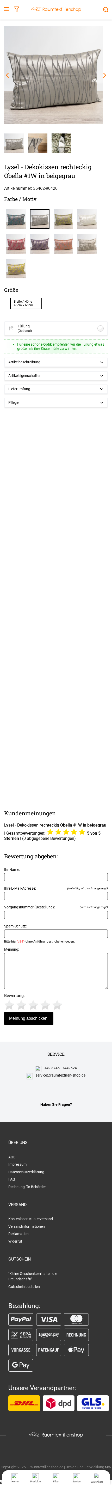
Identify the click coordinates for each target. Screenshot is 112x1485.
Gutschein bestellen (24, 1287)
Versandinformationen (26, 1226)
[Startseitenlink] (56, 9)
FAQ (11, 1179)
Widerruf (15, 1241)
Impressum (17, 1164)
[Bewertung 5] (57, 1005)
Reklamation (18, 1234)
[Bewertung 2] (21, 1005)
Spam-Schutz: (39, 933)
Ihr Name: (12, 869)
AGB (12, 1157)
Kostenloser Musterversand (30, 1219)
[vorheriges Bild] (7, 75)
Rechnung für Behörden (27, 1187)
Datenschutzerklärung (26, 1172)
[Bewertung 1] (9, 1005)
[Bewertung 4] (45, 1005)
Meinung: (11, 949)
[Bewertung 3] (33, 1005)
